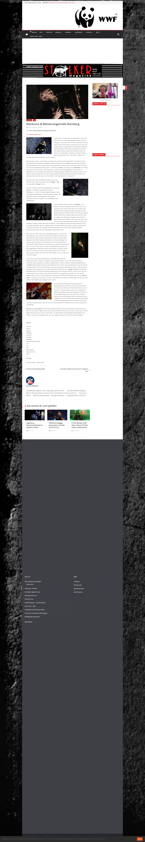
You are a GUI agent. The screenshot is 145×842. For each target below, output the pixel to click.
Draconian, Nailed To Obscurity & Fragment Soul (74, 370)
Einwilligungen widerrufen (32, 617)
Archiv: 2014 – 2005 (36, 36)
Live (40, 32)
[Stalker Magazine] (27, 34)
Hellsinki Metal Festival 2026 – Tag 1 (59, 2)
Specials (89, 32)
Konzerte (29, 120)
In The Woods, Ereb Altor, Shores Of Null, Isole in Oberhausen (79, 425)
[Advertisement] (72, 51)
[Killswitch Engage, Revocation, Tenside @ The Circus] (57, 411)
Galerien (58, 32)
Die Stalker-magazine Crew (32, 592)
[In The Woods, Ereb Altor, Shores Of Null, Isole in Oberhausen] (80, 411)
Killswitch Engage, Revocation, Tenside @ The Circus (57, 425)
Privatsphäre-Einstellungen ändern (35, 609)
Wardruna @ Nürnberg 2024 (36, 369)
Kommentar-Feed (79, 588)
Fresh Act (49, 32)
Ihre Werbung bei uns (31, 595)
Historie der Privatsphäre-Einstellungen (36, 613)
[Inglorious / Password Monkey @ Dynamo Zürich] (35, 411)
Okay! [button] (139, 839)
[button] (43, 32)
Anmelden (77, 581)
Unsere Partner (29, 599)
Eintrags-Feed (78, 585)
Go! (126, 88)
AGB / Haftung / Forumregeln (33, 581)
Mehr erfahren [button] (101, 839)
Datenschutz (30, 584)
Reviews (67, 32)
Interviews (78, 32)
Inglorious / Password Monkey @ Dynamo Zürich (34, 425)
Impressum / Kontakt (31, 588)
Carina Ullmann (38, 127)
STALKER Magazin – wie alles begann (35, 602)
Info (97, 32)
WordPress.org (78, 592)
